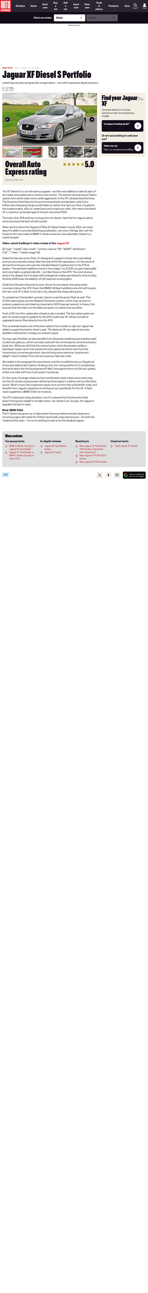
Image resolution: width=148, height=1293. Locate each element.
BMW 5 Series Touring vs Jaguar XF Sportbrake (21, 448)
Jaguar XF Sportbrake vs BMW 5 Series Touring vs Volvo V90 (21, 455)
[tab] (12, 152)
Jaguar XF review (53, 452)
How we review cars (14, 179)
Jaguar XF (63, 243)
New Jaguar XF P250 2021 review (92, 457)
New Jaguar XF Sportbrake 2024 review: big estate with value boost (92, 449)
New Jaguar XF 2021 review (93, 461)
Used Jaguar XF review (126, 446)
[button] (49, 119)
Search (135, 8)
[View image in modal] (7, 119)
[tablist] (49, 152)
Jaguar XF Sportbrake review (55, 448)
